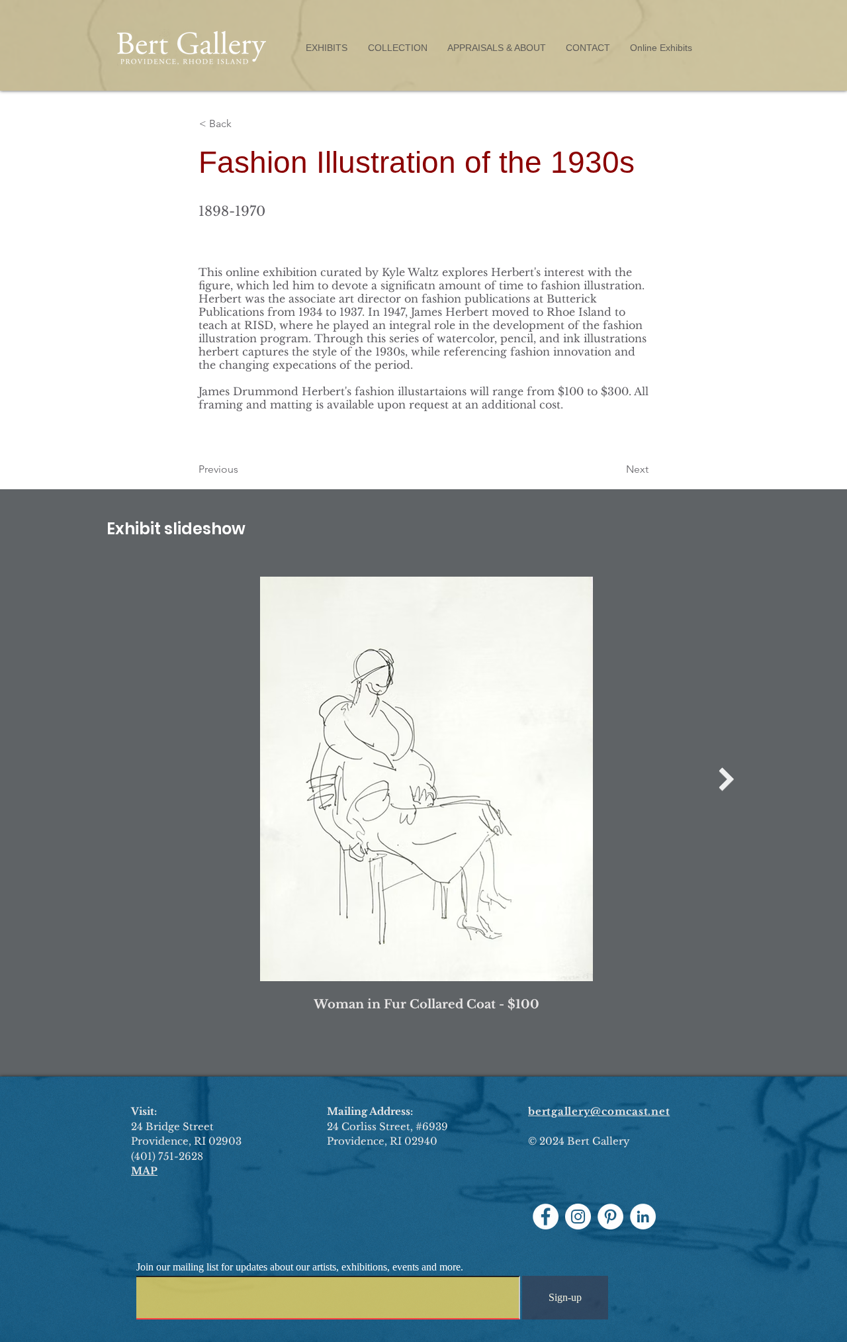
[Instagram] (578, 1216)
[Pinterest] (610, 1216)
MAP (144, 1171)
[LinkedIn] (643, 1216)
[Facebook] (545, 1216)
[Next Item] (726, 779)
